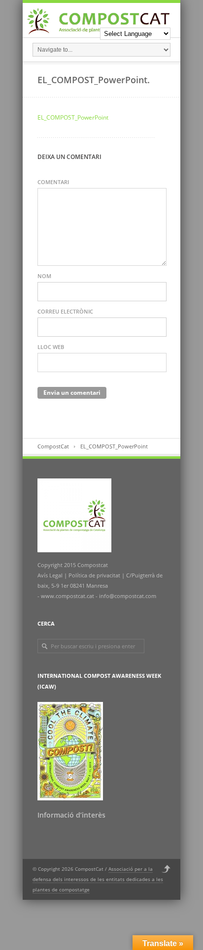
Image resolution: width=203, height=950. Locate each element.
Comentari (53, 182)
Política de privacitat (93, 575)
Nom (44, 276)
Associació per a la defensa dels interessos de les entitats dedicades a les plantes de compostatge (98, 879)
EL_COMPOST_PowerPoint (72, 117)
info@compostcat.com (127, 596)
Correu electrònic (65, 311)
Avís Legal (50, 575)
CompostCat (53, 446)
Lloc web (50, 346)
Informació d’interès (71, 815)
